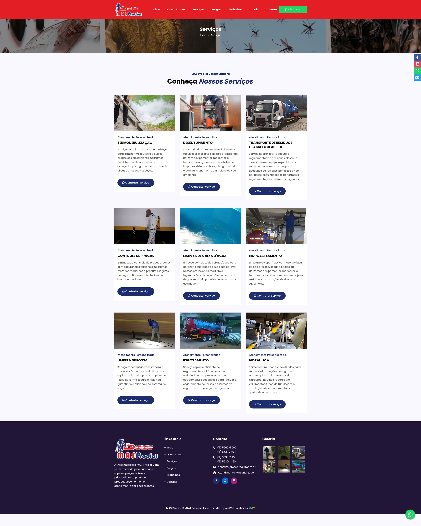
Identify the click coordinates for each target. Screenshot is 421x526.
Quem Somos (176, 9)
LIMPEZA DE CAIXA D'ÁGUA (205, 255)
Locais (253, 9)
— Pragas (170, 468)
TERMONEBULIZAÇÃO (134, 142)
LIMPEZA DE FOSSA (132, 360)
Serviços (198, 9)
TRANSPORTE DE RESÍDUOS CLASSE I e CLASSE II (271, 144)
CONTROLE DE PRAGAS (135, 255)
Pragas (216, 9)
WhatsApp (294, 9)
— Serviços (170, 461)
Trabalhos (235, 9)
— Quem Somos (174, 454)
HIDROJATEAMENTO (265, 255)
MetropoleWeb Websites (231, 508)
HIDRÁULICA (259, 360)
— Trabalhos (172, 475)
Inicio (156, 9)
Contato (271, 9)
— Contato (170, 482)
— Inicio (168, 447)
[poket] (128, 9)
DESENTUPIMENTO (198, 142)
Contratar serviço (137, 182)
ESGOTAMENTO (196, 360)
